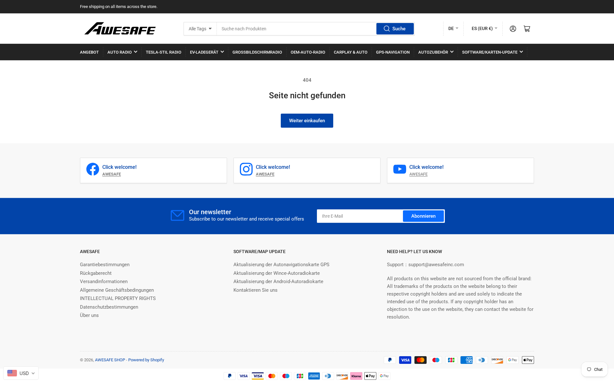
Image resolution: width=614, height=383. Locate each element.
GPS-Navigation (393, 52)
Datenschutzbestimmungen (109, 307)
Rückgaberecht (96, 273)
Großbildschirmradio (257, 52)
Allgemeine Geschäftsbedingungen (117, 290)
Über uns (89, 315)
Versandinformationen (104, 281)
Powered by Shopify (146, 359)
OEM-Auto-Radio (308, 52)
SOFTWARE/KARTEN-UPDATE (489, 52)
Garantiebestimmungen (105, 264)
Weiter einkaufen (307, 121)
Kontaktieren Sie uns (255, 290)
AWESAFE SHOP (110, 359)
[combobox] (316, 28)
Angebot (89, 52)
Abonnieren (423, 216)
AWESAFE (418, 174)
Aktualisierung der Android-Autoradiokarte (278, 281)
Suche (398, 29)
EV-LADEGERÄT (204, 52)
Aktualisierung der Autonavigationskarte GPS (281, 264)
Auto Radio (119, 52)
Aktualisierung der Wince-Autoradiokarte (276, 273)
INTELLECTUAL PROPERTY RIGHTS (118, 298)
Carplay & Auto (350, 52)
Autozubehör (433, 52)
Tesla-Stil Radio (163, 52)
